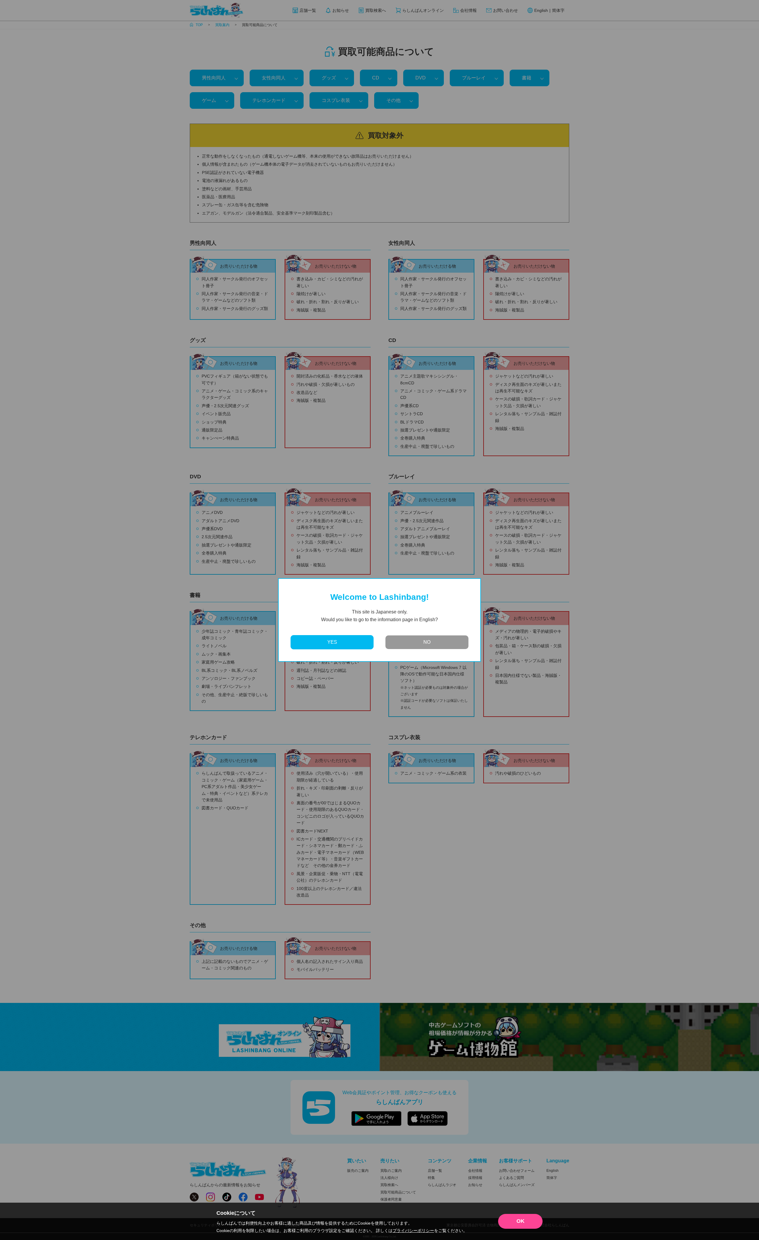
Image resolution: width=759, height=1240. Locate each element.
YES (332, 642)
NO (426, 642)
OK (520, 1221)
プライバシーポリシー (413, 1230)
